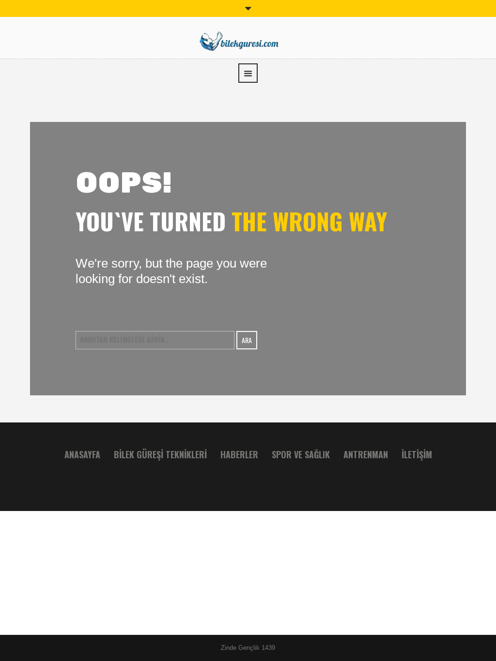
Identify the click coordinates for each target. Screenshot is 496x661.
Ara (247, 340)
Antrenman (365, 454)
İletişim (417, 454)
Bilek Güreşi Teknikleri (160, 454)
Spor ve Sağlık (301, 454)
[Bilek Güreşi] (248, 40)
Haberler (239, 454)
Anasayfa (82, 454)
